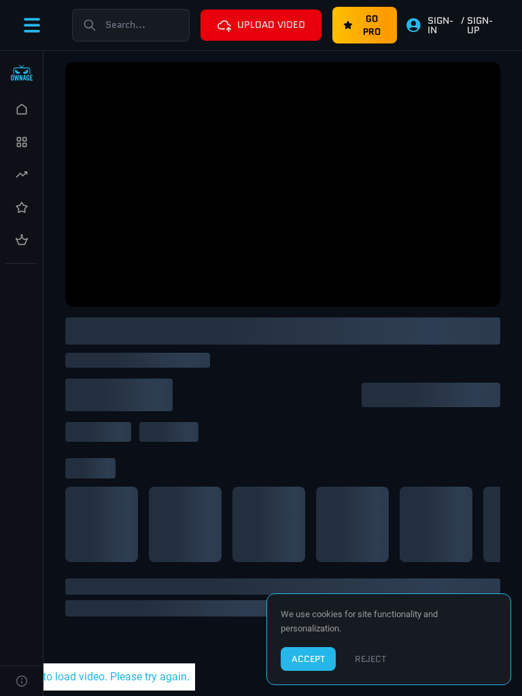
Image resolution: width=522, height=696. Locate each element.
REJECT (370, 658)
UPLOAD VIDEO (271, 24)
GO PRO (372, 25)
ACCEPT (308, 658)
